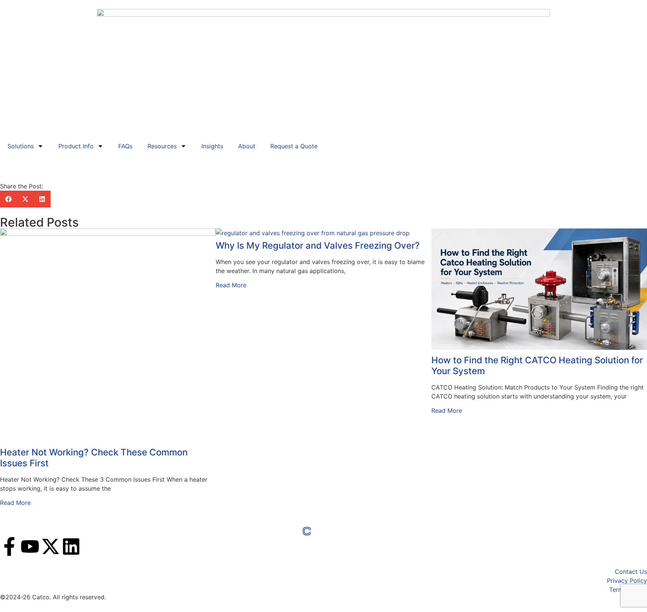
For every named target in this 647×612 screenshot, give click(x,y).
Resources (162, 146)
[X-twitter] (50, 546)
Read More (15, 502)
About (246, 146)
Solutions (20, 146)
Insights (212, 146)
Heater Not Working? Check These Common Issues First (94, 458)
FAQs (125, 146)
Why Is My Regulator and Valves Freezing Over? (318, 245)
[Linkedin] (71, 546)
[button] (8, 199)
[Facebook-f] (9, 546)
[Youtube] (30, 546)
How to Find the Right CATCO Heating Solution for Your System (537, 365)
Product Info (76, 146)
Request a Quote (294, 146)
